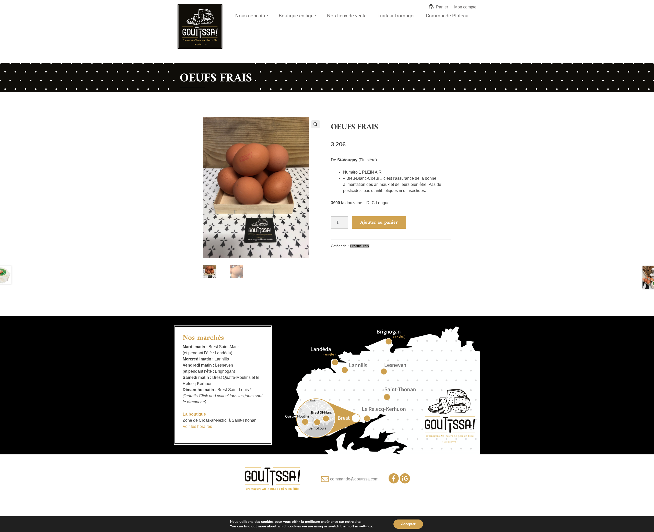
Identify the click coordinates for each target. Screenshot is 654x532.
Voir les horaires (197, 426)
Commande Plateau (447, 16)
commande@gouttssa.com (354, 479)
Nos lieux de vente (347, 16)
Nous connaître (251, 16)
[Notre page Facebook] (394, 482)
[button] (315, 124)
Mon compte (465, 7)
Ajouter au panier (379, 222)
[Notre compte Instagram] (405, 482)
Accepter (408, 524)
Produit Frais (359, 246)
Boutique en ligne (297, 16)
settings (365, 526)
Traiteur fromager (396, 16)
